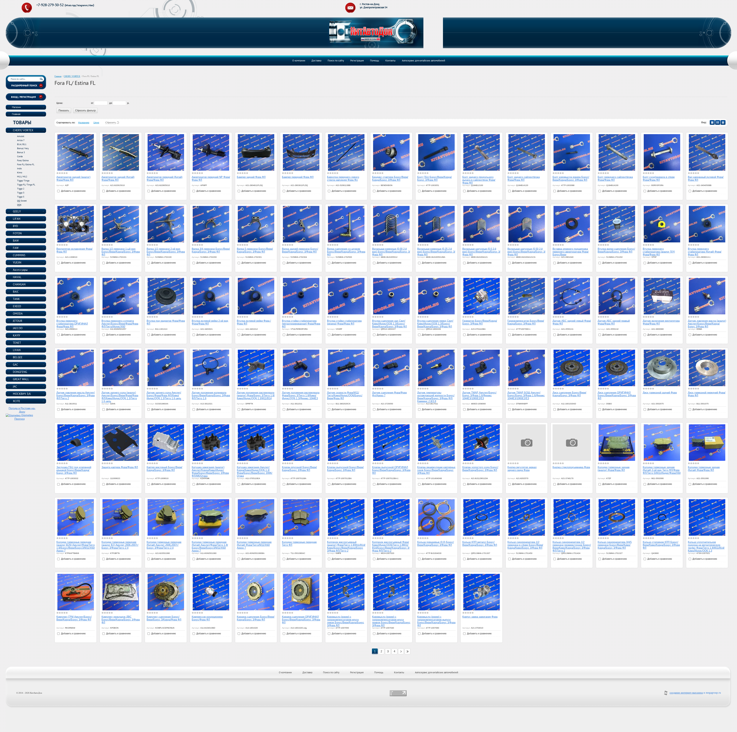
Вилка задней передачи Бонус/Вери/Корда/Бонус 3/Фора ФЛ (300, 250)
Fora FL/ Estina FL (25, 164)
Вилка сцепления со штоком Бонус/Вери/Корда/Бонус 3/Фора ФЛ (346, 251)
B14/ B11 (21, 144)
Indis (19, 168)
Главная (58, 76)
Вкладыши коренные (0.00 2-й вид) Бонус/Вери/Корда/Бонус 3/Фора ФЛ (391, 251)
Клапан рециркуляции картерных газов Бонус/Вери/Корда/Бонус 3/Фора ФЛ (436, 470)
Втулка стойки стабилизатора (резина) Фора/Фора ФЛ (344, 322)
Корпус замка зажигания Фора (479, 616)
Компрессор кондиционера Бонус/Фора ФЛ (207, 618)
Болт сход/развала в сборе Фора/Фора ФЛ (659, 178)
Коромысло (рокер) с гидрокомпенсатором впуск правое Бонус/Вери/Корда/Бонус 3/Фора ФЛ (391, 621)
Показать (64, 110)
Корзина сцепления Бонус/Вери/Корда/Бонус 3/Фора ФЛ (255, 618)
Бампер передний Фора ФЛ (298, 177)
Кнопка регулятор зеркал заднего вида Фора (522, 469)
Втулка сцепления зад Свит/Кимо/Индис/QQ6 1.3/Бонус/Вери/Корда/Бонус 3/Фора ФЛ (389, 323)
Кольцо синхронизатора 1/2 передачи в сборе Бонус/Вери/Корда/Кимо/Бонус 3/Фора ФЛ (525, 545)
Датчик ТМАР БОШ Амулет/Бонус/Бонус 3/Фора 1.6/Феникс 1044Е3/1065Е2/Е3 (526, 395)
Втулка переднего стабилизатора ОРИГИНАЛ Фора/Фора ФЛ (72, 323)
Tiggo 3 (20, 192)
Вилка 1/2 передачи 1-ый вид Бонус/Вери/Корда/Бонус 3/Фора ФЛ (121, 251)
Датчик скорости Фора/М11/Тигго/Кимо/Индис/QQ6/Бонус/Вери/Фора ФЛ (344, 395)
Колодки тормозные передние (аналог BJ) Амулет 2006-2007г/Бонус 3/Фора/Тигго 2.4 (120, 545)
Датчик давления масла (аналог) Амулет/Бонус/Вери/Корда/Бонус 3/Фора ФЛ (707, 323)
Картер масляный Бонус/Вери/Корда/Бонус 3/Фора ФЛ (164, 469)
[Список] (712, 122)
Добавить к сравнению (73, 191)
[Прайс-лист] (722, 122)
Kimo (19, 172)
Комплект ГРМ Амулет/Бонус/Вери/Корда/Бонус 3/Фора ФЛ (74, 618)
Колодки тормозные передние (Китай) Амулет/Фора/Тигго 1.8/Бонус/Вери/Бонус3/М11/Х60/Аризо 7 (210, 546)
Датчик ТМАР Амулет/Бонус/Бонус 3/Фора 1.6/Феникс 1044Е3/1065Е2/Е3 (479, 395)
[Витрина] (717, 122)
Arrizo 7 (21, 140)
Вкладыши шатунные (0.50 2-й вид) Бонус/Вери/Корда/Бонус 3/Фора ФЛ (526, 251)
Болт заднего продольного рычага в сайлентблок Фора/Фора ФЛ (478, 180)
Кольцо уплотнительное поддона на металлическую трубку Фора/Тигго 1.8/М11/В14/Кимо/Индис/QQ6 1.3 (706, 546)
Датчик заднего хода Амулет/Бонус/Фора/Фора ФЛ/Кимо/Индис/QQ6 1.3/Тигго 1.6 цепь (164, 395)
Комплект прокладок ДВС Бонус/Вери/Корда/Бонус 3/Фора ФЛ (121, 619)
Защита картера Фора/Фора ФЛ (120, 467)
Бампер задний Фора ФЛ (251, 177)
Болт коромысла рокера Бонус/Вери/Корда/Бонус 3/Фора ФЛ (571, 178)
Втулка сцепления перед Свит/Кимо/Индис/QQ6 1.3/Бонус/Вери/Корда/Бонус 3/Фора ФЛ (435, 323)
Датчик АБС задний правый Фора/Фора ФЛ (614, 322)
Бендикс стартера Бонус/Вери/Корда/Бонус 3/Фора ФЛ (390, 178)
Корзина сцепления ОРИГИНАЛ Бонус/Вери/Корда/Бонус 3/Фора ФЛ (301, 619)
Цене (96, 122)
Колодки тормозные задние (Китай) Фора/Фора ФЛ (704, 469)
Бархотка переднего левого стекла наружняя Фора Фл (343, 178)
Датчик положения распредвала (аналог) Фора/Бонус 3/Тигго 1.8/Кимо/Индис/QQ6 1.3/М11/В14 (256, 395)
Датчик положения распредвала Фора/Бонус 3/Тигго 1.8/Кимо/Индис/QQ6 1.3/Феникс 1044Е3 (300, 395)
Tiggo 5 (20, 196)
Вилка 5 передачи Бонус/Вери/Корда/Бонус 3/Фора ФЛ (255, 250)
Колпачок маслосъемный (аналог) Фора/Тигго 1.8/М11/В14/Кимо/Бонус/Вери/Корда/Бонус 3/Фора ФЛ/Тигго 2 (346, 546)
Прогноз (19, 418)
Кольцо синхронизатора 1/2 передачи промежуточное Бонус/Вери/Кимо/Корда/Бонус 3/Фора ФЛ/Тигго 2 (572, 546)
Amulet (20, 136)
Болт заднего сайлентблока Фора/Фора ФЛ (523, 178)
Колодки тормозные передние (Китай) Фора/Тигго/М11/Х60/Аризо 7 (254, 545)
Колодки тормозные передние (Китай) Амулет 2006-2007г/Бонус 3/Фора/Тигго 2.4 (164, 545)
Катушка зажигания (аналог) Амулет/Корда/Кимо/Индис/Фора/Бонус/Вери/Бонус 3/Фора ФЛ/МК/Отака (210, 471)
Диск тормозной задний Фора (660, 392)
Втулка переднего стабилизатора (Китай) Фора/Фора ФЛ (704, 251)
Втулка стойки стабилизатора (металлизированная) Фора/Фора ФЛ (301, 323)
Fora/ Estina (23, 160)
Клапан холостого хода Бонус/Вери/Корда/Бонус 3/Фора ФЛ (480, 469)
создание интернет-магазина (686, 692)
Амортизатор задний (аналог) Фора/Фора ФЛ (73, 178)
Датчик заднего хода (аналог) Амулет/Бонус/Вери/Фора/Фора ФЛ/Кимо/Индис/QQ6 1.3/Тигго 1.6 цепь (120, 397)
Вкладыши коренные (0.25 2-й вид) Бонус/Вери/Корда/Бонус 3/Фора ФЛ (436, 251)
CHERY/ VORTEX (72, 76)
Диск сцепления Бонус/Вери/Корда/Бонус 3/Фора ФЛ (569, 394)
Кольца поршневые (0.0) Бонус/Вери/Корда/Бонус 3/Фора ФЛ (435, 543)
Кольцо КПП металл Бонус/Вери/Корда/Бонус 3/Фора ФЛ (479, 543)
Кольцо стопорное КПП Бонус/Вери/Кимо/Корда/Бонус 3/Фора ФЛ (661, 545)
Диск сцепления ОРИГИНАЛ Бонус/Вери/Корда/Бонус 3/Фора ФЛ (617, 395)
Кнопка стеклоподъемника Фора (571, 467)
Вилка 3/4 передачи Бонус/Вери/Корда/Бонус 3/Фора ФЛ (211, 250)
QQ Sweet (22, 200)
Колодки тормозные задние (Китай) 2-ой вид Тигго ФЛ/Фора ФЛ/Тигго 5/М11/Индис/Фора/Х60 (662, 470)
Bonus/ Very (23, 148)
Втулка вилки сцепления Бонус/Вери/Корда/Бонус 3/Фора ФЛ (616, 250)
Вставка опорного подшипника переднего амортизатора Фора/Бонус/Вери (571, 251)
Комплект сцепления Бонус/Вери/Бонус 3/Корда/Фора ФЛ (164, 618)
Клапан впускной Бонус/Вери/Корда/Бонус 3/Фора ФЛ (299, 469)
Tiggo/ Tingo (23, 180)
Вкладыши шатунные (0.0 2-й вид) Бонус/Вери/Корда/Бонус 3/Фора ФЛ (481, 251)
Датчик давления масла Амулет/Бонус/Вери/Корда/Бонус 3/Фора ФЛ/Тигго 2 (75, 395)
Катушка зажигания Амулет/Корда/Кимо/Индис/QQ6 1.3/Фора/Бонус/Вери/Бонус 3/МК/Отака (254, 471)
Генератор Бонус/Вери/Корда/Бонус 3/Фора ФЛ (479, 322)
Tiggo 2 (20, 188)
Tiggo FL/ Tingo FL (26, 184)
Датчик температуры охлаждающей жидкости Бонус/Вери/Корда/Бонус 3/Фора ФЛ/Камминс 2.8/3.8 (435, 397)
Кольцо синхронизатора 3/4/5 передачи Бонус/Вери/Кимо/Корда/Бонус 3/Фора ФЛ (615, 545)
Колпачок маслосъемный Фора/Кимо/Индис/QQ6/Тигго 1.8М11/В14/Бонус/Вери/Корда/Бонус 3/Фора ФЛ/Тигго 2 (391, 546)
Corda (20, 156)
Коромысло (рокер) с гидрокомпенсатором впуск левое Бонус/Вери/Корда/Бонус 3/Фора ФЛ (345, 621)
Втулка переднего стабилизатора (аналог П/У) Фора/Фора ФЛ (659, 251)
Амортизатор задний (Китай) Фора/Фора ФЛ (118, 178)
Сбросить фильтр (85, 110)
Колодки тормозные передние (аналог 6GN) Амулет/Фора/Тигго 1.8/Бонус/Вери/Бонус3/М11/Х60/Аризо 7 (75, 546)
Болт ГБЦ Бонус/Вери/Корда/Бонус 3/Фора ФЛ (434, 178)
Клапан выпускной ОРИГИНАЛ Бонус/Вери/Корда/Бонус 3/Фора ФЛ (391, 470)
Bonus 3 (21, 152)
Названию (83, 122)
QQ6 (19, 204)
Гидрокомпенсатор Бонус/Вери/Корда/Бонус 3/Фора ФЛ (525, 322)
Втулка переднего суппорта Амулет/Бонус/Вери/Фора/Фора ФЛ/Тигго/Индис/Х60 (120, 323)
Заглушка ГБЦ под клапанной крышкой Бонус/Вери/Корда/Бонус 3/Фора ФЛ (73, 470)
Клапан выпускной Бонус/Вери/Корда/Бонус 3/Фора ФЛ (345, 469)
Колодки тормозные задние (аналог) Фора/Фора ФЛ (614, 469)
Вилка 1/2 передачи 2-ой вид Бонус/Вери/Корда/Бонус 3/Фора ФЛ (166, 251)
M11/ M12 (22, 176)
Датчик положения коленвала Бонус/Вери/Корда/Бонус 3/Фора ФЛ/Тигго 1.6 (211, 395)
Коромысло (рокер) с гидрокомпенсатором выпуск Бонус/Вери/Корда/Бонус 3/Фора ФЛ (436, 621)
